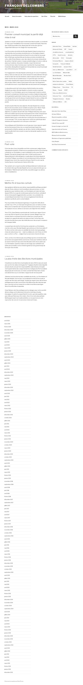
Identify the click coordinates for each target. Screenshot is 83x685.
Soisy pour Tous (57, 96)
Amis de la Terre (57, 46)
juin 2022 (6, 396)
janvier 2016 (7, 560)
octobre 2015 (8, 569)
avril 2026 (7, 320)
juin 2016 (6, 545)
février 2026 (7, 326)
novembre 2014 (8, 602)
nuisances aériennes (58, 84)
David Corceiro (62, 55)
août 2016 (7, 539)
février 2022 (7, 408)
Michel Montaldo (57, 75)
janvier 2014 (7, 633)
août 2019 (7, 463)
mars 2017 (7, 517)
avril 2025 (7, 345)
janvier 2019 (7, 478)
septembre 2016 (8, 536)
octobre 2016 (8, 533)
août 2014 (7, 611)
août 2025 (7, 335)
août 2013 (7, 648)
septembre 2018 (8, 484)
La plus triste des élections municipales (24, 258)
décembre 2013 (8, 636)
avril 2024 (7, 369)
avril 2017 (6, 514)
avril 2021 (6, 430)
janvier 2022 (7, 411)
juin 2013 (6, 654)
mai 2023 (6, 378)
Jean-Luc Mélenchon (58, 69)
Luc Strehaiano (57, 72)
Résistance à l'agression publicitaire (61, 138)
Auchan (75, 46)
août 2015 (7, 575)
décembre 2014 (8, 599)
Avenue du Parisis (57, 49)
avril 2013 (6, 660)
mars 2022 (7, 405)
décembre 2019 (8, 454)
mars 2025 (7, 348)
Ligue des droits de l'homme (59, 129)
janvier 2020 (7, 451)
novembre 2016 (8, 529)
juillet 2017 (7, 505)
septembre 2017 (8, 502)
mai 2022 (6, 399)
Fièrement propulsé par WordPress (13, 681)
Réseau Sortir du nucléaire (59, 135)
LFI (75, 69)
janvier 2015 (7, 596)
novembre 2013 (8, 639)
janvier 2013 (7, 669)
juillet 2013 (7, 651)
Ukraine (68, 99)
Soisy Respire (55, 141)
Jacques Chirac (68, 66)
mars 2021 (7, 433)
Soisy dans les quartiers (31, 16)
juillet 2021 (7, 420)
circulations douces (58, 52)
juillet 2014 (7, 614)
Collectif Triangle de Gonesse (60, 120)
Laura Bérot (69, 69)
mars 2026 (7, 323)
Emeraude (69, 58)
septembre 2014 (8, 608)
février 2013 (7, 666)
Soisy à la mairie (16, 16)
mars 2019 (7, 472)
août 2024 (7, 360)
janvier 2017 (7, 523)
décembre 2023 (8, 372)
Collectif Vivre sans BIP (58, 123)
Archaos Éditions (56, 114)
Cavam (70, 49)
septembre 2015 (8, 572)
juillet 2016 (7, 542)
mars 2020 (7, 448)
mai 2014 (6, 620)
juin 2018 (6, 490)
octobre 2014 (8, 605)
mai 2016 (6, 548)
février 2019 (7, 475)
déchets (70, 55)
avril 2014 (6, 624)
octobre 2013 (8, 642)
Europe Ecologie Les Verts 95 (60, 126)
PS (72, 87)
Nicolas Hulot (67, 75)
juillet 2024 (7, 363)
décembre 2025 (8, 329)
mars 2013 (7, 663)
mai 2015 (6, 584)
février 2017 (7, 520)
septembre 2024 (9, 357)
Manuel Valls (66, 72)
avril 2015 (6, 587)
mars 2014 (7, 627)
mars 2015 (7, 590)
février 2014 (7, 630)
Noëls (70, 81)
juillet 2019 (7, 466)
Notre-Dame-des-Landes (60, 81)
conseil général (69, 52)
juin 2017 (6, 508)
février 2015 (7, 593)
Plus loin (52, 16)
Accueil (7, 16)
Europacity (55, 64)
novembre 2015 (8, 566)
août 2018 (7, 487)
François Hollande (65, 64)
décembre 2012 (8, 672)
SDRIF (66, 90)
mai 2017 (6, 511)
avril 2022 (7, 402)
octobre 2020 (8, 445)
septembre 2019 (8, 460)
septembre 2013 (8, 645)
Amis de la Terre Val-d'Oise (59, 111)
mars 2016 (7, 554)
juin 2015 (6, 581)
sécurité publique (68, 96)
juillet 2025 (7, 339)
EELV (62, 58)
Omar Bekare (69, 84)
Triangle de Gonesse (58, 99)
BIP (65, 49)
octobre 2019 (8, 457)
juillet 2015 (7, 578)
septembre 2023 (8, 375)
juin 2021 (6, 423)
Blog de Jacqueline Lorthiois (59, 117)
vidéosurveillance (57, 101)
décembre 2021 (8, 414)
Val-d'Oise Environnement (59, 144)
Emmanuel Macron (58, 61)
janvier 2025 (7, 351)
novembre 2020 (8, 442)
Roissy (54, 90)
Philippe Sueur (56, 87)
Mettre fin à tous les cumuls (18, 183)
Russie (60, 90)
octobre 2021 (8, 417)
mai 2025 (6, 342)
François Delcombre (24, 5)
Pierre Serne (65, 87)
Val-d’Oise (44, 16)
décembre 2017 (8, 499)
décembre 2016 (8, 526)
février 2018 (7, 496)
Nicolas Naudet (57, 78)
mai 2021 (6, 426)
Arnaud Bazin (66, 46)
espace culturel (69, 61)
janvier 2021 (7, 439)
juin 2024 (6, 366)
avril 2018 (6, 493)
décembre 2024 (8, 354)
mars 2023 (7, 381)
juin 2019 (6, 469)
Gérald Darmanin (57, 66)
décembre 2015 (8, 563)
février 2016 (7, 557)
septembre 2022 (8, 390)
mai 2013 (6, 657)
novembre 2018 (8, 481)
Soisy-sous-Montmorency (60, 93)
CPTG (54, 55)
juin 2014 (6, 617)
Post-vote (9, 144)
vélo (65, 101)
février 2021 (7, 436)
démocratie (56, 58)
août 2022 (7, 393)
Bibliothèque (62, 16)
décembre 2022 (8, 387)
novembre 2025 (8, 332)
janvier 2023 (7, 384)
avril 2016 (6, 551)
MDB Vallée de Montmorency (60, 132)
